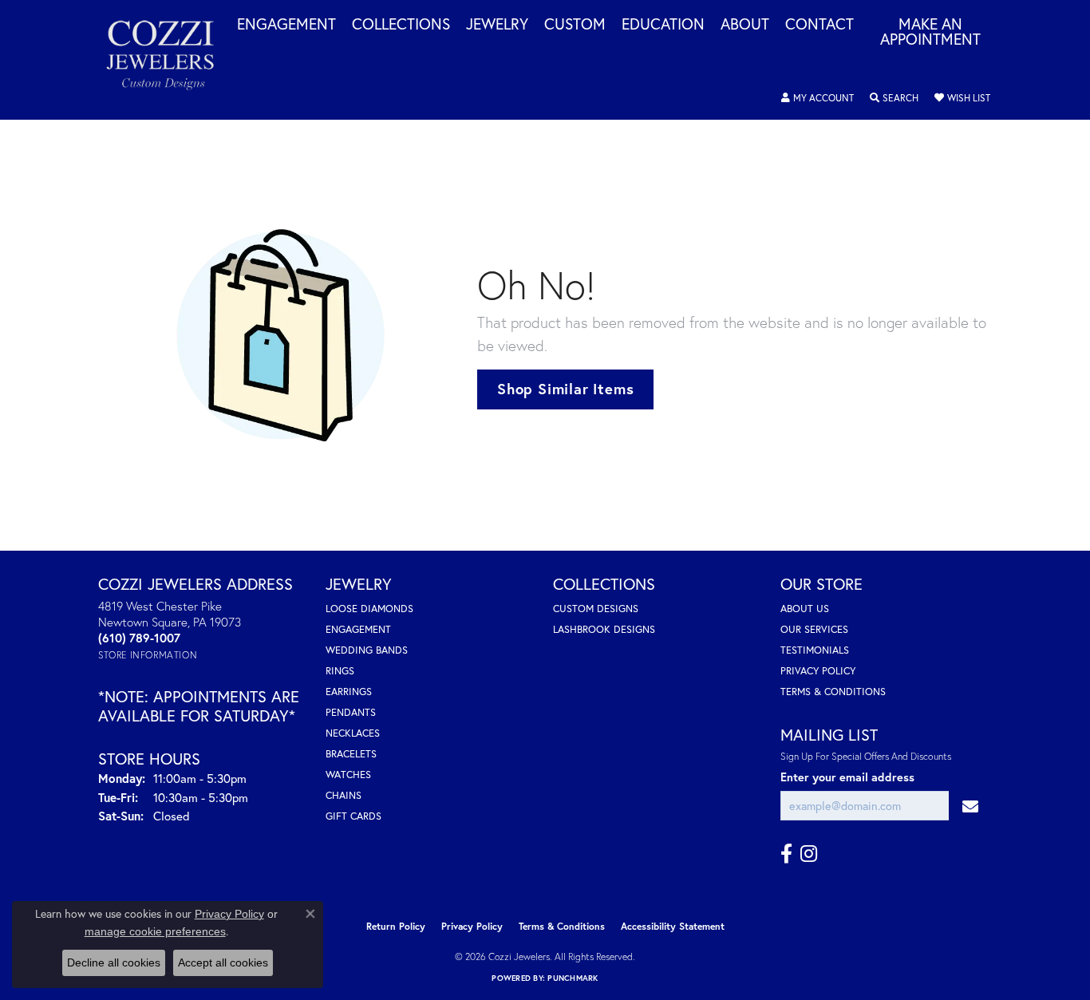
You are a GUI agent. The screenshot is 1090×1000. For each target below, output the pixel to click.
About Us (804, 608)
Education (663, 25)
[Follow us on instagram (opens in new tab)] (808, 854)
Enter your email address (847, 777)
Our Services (814, 629)
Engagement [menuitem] (358, 629)
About (745, 25)
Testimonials (814, 650)
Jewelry (497, 25)
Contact (819, 25)
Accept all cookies (223, 962)
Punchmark (572, 978)
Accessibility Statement (673, 926)
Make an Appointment (930, 32)
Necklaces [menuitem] (353, 733)
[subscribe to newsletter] (970, 805)
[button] (817, 98)
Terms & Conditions (833, 691)
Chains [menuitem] (343, 795)
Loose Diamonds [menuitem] (369, 608)
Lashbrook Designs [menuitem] (604, 629)
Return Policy (395, 926)
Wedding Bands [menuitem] (367, 650)
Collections (401, 25)
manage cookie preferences (155, 931)
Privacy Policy (817, 671)
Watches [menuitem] (348, 774)
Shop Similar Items (565, 388)
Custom (575, 25)
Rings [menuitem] (340, 671)
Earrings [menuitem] (349, 691)
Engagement (286, 25)
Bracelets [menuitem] (351, 754)
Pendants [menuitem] (351, 712)
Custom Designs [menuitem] (595, 608)
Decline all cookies (113, 962)
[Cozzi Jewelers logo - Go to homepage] (168, 60)
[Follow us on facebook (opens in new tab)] (786, 854)
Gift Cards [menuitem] (353, 816)
